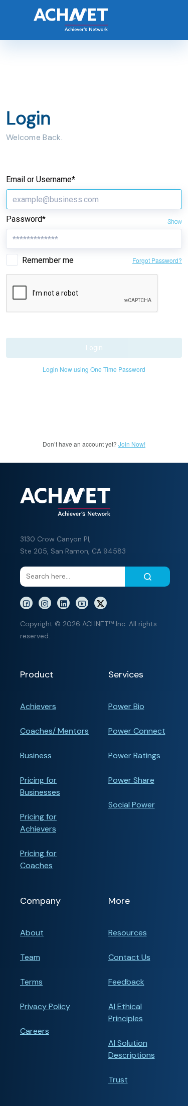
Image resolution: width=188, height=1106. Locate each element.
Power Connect (136, 731)
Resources (127, 932)
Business (36, 755)
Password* (26, 219)
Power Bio (126, 706)
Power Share (131, 780)
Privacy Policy (45, 1006)
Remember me (48, 260)
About (32, 932)
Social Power (131, 804)
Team (30, 957)
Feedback (126, 982)
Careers (34, 1031)
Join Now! (131, 444)
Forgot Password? (157, 260)
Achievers (38, 706)
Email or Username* (40, 179)
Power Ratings (134, 755)
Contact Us (129, 957)
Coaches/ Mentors (54, 731)
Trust (118, 1079)
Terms (31, 982)
